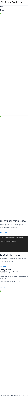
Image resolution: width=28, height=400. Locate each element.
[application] (14, 244)
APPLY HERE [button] (3, 266)
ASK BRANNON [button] (3, 232)
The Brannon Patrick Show (11, 2)
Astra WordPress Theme (14, 397)
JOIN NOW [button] (2, 288)
